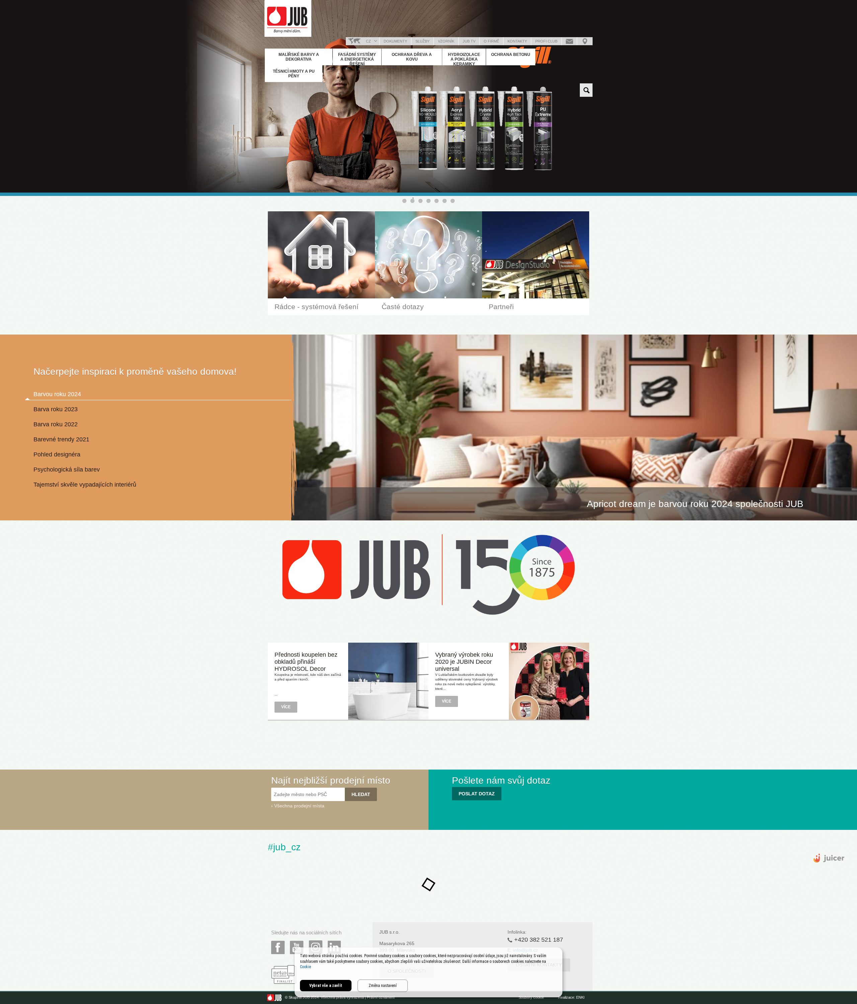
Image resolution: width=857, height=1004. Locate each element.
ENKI (580, 997)
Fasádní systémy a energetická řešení (357, 59)
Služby (422, 41)
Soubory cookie (531, 997)
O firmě (491, 41)
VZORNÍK (446, 41)
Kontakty (517, 41)
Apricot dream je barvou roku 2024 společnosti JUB (695, 504)
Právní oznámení (381, 997)
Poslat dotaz (569, 41)
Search (586, 90)
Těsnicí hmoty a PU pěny (294, 73)
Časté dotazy (403, 306)
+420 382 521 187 (538, 939)
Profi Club (546, 41)
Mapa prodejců (584, 41)
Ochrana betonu (510, 54)
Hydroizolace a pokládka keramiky (464, 59)
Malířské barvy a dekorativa (299, 57)
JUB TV (469, 41)
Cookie (305, 966)
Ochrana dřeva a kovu (412, 57)
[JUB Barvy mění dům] (287, 18)
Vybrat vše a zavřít (325, 985)
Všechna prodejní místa (299, 805)
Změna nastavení (383, 985)
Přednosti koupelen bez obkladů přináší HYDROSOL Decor (306, 661)
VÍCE (286, 707)
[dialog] (428, 972)
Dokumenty (395, 41)
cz (368, 41)
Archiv (429, 728)
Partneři (501, 306)
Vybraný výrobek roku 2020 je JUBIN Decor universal (464, 661)
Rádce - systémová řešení (317, 306)
